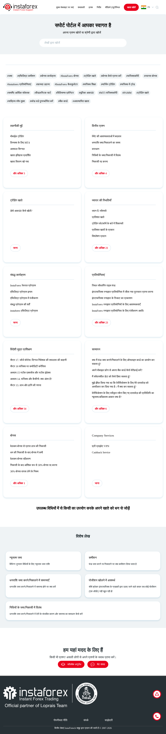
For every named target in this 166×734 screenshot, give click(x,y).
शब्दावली (81, 7)
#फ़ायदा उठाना (43, 84)
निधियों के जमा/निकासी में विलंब (106, 155)
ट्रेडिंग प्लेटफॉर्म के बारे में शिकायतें (107, 223)
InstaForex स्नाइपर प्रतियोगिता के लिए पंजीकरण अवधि (117, 310)
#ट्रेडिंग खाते (90, 76)
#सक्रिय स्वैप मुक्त (16, 101)
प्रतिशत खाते (98, 217)
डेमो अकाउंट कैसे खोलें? (21, 210)
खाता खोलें (131, 7)
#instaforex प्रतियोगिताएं (19, 84)
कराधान (95, 149)
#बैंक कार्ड (63, 101)
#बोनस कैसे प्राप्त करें (111, 76)
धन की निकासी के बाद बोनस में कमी (26, 452)
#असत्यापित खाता (81, 101)
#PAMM (126, 92)
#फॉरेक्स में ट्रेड (127, 84)
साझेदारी (109, 720)
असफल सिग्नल (17, 149)
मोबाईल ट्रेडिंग (17, 136)
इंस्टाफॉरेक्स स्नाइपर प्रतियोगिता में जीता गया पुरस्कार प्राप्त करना (122, 291)
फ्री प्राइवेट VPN (100, 446)
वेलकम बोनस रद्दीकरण (20, 458)
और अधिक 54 (19, 408)
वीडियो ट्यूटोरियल (112, 7)
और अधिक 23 (101, 322)
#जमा (9, 76)
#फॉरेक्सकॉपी (132, 76)
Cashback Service (101, 452)
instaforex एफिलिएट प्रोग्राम (24, 310)
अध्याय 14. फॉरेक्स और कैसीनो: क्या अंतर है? (31, 379)
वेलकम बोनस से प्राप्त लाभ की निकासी (28, 446)
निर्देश (99, 7)
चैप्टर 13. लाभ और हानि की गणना (25, 385)
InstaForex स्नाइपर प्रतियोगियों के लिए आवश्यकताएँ (116, 304)
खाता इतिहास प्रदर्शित (20, 155)
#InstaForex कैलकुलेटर (66, 84)
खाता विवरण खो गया (19, 161)
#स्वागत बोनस (150, 76)
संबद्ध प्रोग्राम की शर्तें (20, 304)
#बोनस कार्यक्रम (48, 76)
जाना (15, 248)
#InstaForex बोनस (70, 76)
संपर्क (86, 720)
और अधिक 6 (101, 408)
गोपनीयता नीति (60, 720)
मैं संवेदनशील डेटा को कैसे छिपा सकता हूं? (111, 376)
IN (149, 7)
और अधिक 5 (19, 173)
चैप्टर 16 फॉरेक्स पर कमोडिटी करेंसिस (28, 366)
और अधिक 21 (101, 248)
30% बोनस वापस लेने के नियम (24, 471)
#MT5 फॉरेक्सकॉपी (108, 92)
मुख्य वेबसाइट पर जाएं (65, 7)
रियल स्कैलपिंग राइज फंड (103, 285)
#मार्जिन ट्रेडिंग (108, 84)
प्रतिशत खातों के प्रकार (103, 229)
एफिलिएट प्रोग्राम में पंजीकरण (24, 298)
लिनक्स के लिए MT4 (20, 142)
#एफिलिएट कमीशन (26, 76)
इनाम (91, 7)
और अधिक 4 (101, 173)
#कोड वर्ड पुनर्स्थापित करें (41, 101)
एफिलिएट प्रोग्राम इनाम (21, 291)
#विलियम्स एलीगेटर (65, 92)
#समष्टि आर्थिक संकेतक (18, 92)
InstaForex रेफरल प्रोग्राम (23, 285)
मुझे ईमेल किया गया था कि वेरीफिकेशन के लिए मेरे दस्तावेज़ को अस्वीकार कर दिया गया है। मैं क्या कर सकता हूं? (120, 384)
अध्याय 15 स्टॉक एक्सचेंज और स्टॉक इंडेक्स (30, 372)
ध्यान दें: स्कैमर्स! (99, 210)
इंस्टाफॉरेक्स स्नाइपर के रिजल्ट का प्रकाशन (112, 298)
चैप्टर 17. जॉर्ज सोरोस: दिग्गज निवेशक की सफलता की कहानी (38, 360)
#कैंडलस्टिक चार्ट (43, 92)
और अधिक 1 (19, 483)
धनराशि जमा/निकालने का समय (106, 142)
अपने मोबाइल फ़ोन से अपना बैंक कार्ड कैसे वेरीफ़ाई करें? (117, 370)
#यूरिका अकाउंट (86, 92)
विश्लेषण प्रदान (99, 236)
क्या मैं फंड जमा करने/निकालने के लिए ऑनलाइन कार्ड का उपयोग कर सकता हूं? (123, 362)
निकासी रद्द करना (100, 161)
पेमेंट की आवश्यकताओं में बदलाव (106, 136)
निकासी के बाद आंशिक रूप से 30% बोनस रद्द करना (33, 465)
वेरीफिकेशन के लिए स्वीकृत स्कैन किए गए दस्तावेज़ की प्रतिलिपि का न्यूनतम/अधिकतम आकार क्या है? (123, 395)
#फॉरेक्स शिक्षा (89, 84)
